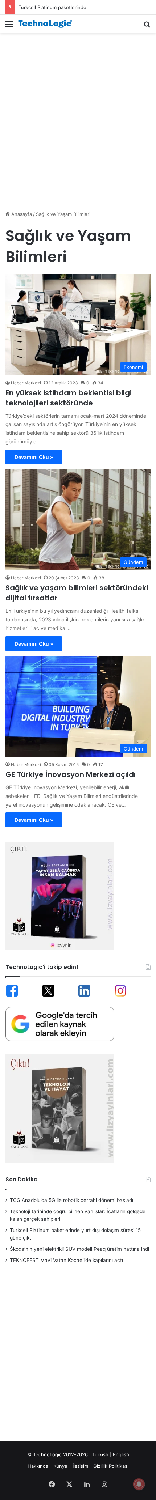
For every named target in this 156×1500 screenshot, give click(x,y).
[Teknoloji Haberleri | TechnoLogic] (47, 24)
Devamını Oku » (34, 457)
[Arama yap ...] (147, 26)
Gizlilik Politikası (110, 1466)
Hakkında (38, 1466)
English (121, 1454)
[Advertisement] (78, 118)
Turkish (100, 1454)
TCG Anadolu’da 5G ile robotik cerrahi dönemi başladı (71, 1200)
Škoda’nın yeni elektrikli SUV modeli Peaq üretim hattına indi (79, 1249)
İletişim (80, 1466)
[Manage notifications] (139, 1484)
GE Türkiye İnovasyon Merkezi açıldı (70, 774)
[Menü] (9, 26)
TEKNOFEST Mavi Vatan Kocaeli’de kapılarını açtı (66, 1260)
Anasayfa (21, 214)
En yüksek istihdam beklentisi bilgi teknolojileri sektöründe (68, 398)
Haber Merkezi (26, 383)
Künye (60, 1466)
